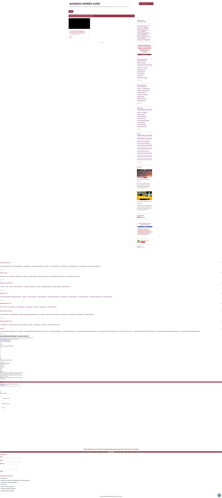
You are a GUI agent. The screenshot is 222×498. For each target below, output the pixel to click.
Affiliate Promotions (141, 124)
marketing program (141, 100)
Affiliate (145, 112)
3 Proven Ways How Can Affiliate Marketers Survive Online (147, 156)
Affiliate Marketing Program (143, 120)
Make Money (140, 67)
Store (71, 11)
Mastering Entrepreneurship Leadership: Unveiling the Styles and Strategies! (144, 33)
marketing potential (141, 98)
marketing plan (140, 96)
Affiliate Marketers (141, 118)
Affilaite (139, 112)
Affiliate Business (141, 114)
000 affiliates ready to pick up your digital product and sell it (148, 139)
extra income (140, 75)
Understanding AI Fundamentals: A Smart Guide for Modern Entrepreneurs (144, 26)
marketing (145, 94)
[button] (88, 37)
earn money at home (141, 69)
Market (139, 88)
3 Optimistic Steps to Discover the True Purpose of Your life (148, 153)
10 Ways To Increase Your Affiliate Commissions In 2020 (147, 110)
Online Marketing (146, 88)
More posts (101, 42)
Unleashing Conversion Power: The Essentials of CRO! (144, 39)
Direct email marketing (141, 86)
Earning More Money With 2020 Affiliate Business (146, 65)
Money (145, 67)
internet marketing (141, 92)
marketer (139, 94)
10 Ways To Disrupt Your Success (143, 143)
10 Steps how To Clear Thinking (143, 141)
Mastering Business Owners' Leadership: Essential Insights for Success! (143, 30)
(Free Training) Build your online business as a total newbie (148, 136)
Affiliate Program (141, 122)
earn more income (140, 71)
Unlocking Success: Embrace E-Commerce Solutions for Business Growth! (144, 36)
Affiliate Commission (141, 116)
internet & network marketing (143, 90)
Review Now (144, 54)
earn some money (140, 73)
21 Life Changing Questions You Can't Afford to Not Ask (147, 148)
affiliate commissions (141, 126)
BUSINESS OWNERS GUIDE (85, 3)
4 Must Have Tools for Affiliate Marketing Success (146, 159)
